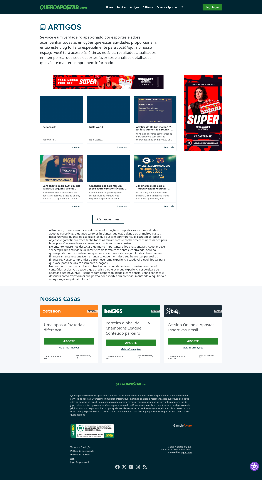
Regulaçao (212, 7)
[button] (182, 7)
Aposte (69, 341)
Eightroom (186, 452)
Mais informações (69, 347)
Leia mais (75, 147)
